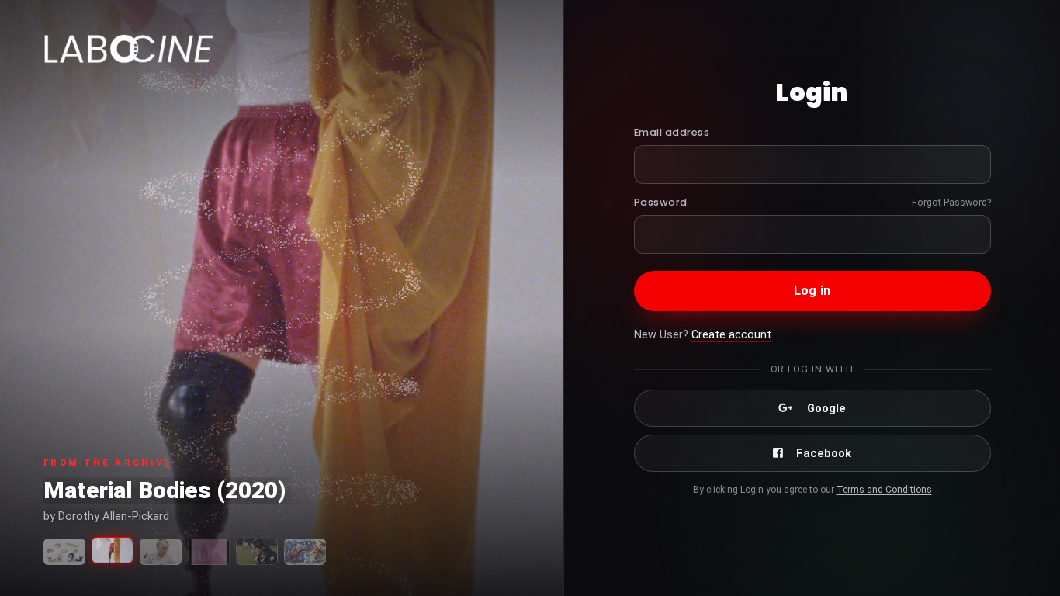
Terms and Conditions (884, 489)
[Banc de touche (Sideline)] (257, 552)
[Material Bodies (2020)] (112, 550)
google (826, 408)
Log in (812, 290)
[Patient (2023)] (161, 552)
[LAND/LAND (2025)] (209, 552)
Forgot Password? (951, 202)
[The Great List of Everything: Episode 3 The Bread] (64, 552)
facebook (823, 453)
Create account (731, 334)
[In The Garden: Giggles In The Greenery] (305, 552)
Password (661, 202)
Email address (672, 132)
